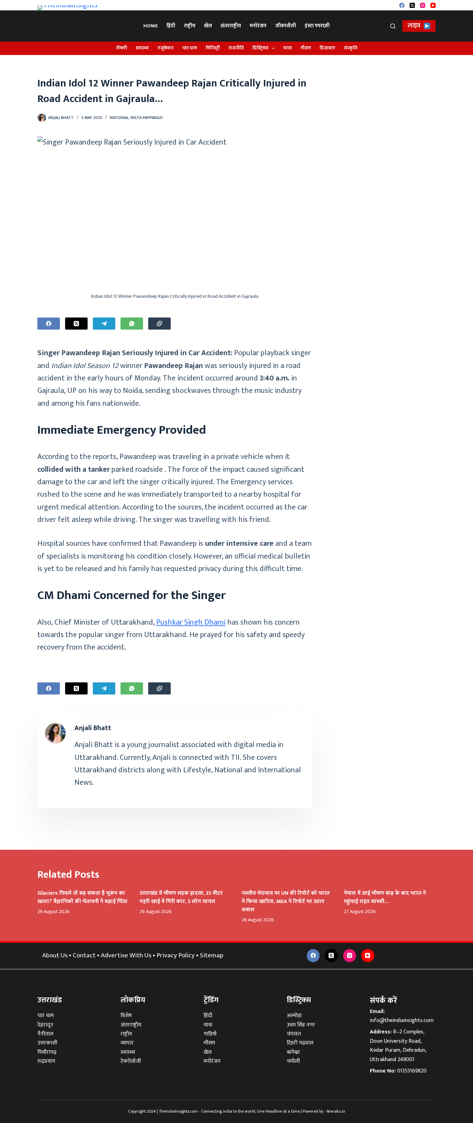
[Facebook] (401, 5)
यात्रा (287, 48)
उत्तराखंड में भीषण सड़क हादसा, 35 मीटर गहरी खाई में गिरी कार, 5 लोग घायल (181, 897)
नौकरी (121, 48)
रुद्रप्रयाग (46, 1061)
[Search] (392, 26)
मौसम (306, 48)
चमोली (293, 1061)
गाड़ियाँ (210, 1034)
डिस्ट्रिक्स (260, 48)
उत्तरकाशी (47, 1043)
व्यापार (127, 1043)
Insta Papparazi (147, 117)
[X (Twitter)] (412, 5)
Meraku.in (336, 1111)
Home (150, 25)
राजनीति (236, 48)
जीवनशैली (285, 25)
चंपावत (294, 1034)
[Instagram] (422, 5)
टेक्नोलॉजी (131, 1061)
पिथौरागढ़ (46, 1052)
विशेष (126, 1015)
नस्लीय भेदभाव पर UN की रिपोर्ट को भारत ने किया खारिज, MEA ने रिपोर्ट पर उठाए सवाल (286, 901)
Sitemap (211, 955)
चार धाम (189, 48)
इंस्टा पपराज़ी (317, 25)
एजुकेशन (165, 48)
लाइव (414, 25)
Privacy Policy (176, 955)
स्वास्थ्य (142, 48)
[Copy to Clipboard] (159, 323)
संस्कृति (350, 48)
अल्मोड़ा (294, 1015)
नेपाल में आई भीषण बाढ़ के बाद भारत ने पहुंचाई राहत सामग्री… (385, 897)
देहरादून (45, 1025)
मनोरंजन (258, 25)
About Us (55, 955)
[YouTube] (433, 5)
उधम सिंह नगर (301, 1025)
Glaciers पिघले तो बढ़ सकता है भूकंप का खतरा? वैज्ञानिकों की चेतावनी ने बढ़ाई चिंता (82, 897)
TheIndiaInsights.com (178, 1111)
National (119, 117)
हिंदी (171, 25)
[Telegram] (104, 323)
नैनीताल (45, 1034)
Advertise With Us (126, 955)
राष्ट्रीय (189, 25)
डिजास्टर (327, 48)
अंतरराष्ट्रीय (231, 25)
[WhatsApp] (132, 323)
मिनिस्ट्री (213, 48)
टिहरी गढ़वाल (300, 1043)
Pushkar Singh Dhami (190, 622)
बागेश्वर (293, 1052)
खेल (208, 25)
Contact (84, 955)
